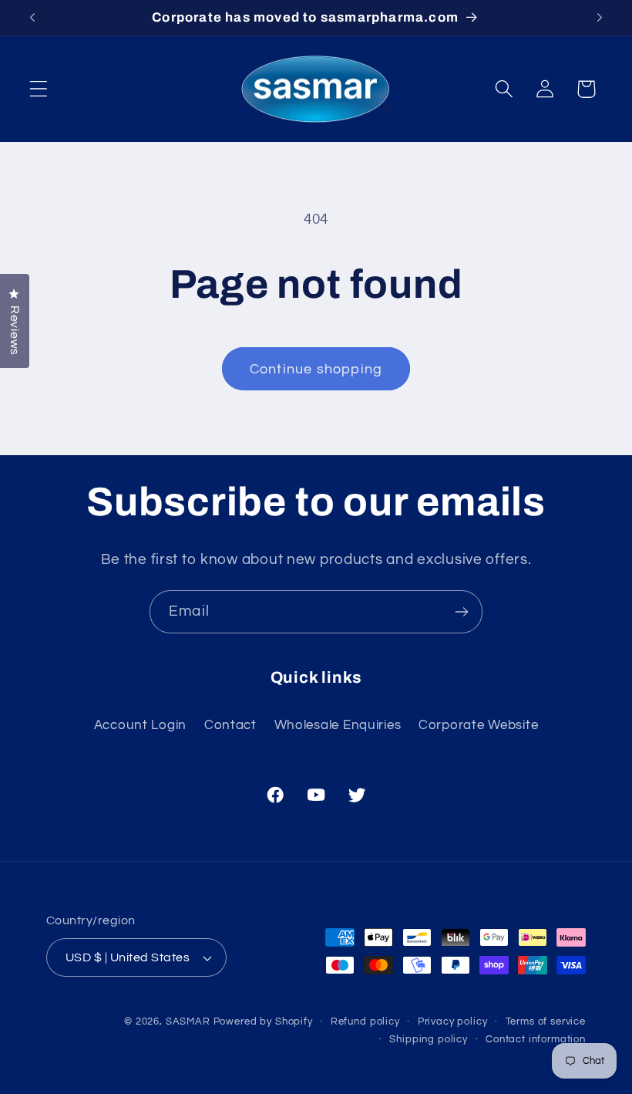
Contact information (536, 1039)
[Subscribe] (461, 611)
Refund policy (365, 1021)
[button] (38, 89)
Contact (230, 725)
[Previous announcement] (32, 18)
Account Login (140, 725)
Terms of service (546, 1021)
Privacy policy (453, 1021)
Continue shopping (316, 369)
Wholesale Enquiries (338, 725)
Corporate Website (478, 725)
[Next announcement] (600, 18)
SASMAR (188, 1021)
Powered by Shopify (263, 1021)
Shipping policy (428, 1039)
